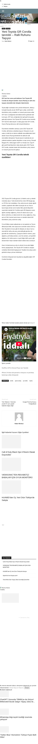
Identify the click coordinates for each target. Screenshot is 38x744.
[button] (3, 11)
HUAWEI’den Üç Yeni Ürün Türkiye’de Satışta (15, 571)
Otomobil (8, 28)
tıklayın (32, 323)
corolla (11, 380)
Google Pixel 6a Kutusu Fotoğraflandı (29, 403)
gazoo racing (18, 380)
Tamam (27, 687)
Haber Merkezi (8, 41)
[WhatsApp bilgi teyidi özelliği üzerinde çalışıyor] (19, 712)
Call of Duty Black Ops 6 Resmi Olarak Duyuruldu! (16, 561)
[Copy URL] (25, 48)
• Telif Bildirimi (19, 676)
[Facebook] (9, 48)
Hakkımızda (7, 4)
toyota (30, 380)
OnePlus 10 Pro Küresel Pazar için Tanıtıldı (15, 368)
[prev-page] (2, 525)
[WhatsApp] (17, 48)
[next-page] (3, 525)
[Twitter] (13, 48)
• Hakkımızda (11, 676)
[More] (29, 48)
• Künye (4, 676)
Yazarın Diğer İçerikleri (20, 432)
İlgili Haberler (7, 432)
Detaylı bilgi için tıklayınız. (16, 687)
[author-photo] (19, 421)
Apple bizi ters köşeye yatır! (10, 575)
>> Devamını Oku (23, 617)
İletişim (6, 6)
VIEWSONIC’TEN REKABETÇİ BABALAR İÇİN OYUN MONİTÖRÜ (16, 566)
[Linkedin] (21, 48)
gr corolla (25, 380)
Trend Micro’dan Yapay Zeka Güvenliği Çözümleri (16, 579)
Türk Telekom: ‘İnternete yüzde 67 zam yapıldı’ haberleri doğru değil (9, 403)
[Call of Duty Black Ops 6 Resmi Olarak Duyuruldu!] (19, 441)
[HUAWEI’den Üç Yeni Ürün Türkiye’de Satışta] (19, 487)
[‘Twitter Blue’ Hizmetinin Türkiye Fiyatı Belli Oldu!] (19, 729)
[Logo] (13, 18)
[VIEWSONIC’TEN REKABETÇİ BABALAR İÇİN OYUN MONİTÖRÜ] (19, 464)
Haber (3, 28)
